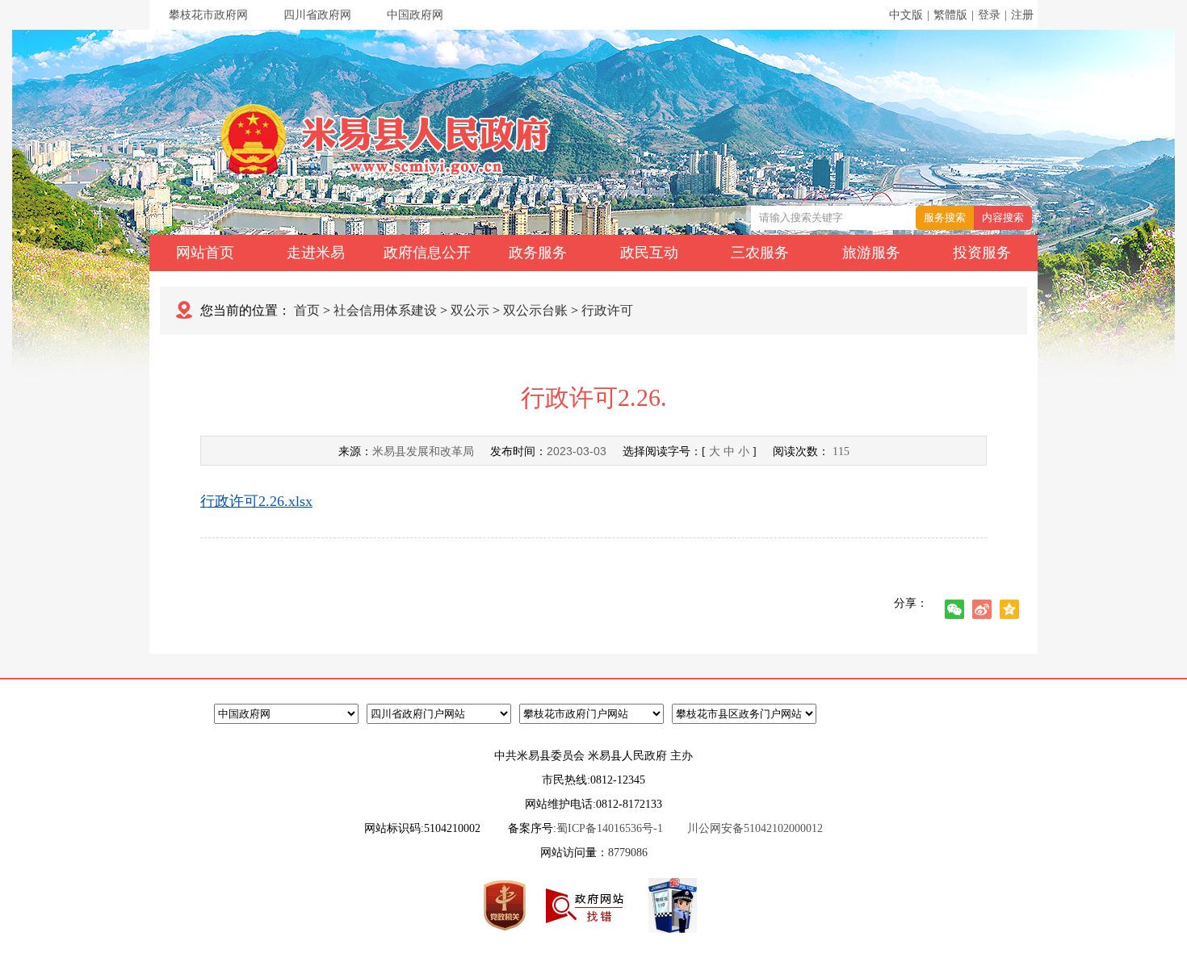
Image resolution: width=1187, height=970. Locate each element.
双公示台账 (535, 310)
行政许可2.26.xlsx (256, 501)
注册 (1022, 15)
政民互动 (649, 253)
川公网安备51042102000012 (755, 828)
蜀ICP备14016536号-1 (609, 828)
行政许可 (607, 310)
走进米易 (316, 253)
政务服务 (538, 253)
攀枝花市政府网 (208, 15)
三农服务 (760, 253)
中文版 (906, 15)
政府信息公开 (427, 253)
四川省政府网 (317, 15)
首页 (307, 310)
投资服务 (982, 253)
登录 (989, 15)
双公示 (470, 310)
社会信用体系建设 (385, 310)
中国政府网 (415, 15)
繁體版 (950, 15)
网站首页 (205, 253)
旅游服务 (871, 253)
